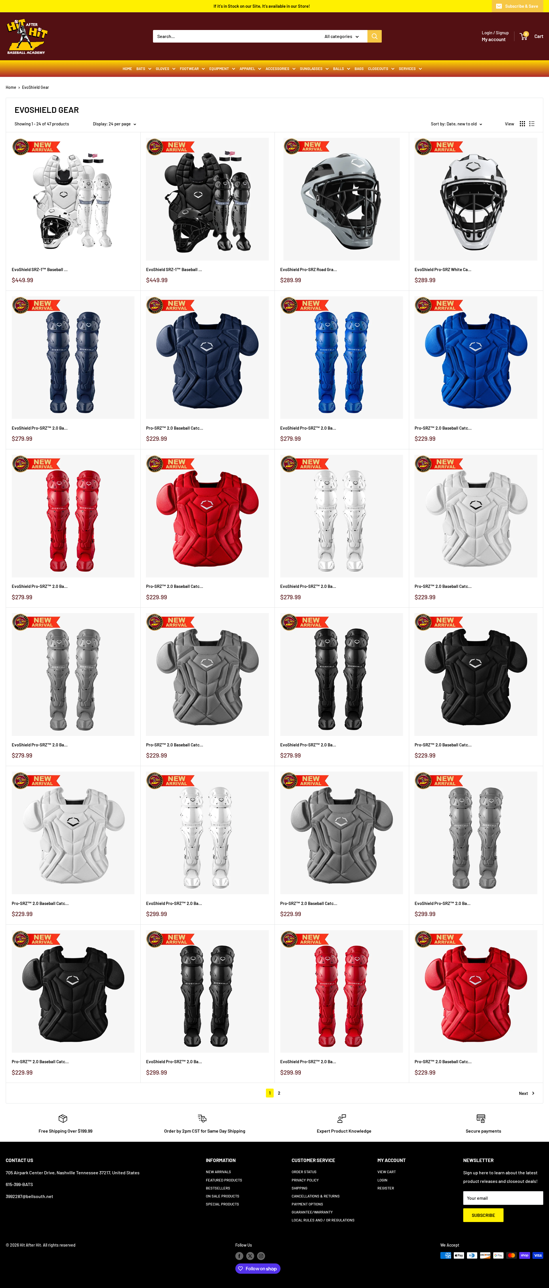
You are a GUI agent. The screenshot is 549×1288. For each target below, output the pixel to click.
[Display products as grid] (522, 123)
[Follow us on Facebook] (239, 1256)
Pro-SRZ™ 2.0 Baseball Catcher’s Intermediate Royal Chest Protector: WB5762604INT (443, 427)
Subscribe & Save (521, 6)
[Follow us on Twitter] (250, 1256)
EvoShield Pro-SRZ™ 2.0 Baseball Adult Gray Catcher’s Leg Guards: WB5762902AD (443, 903)
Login (382, 1180)
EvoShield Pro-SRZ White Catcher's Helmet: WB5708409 (443, 269)
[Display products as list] (531, 123)
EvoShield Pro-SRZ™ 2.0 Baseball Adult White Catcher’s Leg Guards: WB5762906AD (174, 903)
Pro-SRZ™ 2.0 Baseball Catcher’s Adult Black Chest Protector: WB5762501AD (40, 1061)
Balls (338, 68)
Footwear (189, 68)
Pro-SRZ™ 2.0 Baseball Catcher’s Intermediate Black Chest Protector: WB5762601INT (443, 744)
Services (407, 68)
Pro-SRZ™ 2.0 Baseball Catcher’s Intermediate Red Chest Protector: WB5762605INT (174, 586)
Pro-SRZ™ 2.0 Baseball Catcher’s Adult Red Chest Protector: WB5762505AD (443, 1061)
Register (385, 1188)
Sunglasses (311, 68)
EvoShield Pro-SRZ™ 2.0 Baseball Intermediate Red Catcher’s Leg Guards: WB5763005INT (40, 586)
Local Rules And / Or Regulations (323, 1220)
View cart (386, 1171)
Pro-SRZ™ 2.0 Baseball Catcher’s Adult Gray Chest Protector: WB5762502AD (308, 903)
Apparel (247, 68)
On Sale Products (222, 1196)
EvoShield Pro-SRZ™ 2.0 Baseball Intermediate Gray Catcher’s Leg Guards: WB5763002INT (40, 744)
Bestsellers (218, 1188)
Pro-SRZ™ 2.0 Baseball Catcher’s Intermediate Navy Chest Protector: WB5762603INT (174, 427)
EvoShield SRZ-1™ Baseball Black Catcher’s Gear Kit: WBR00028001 (174, 269)
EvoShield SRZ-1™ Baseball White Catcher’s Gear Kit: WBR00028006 (40, 269)
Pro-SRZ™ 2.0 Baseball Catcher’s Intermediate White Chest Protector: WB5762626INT (443, 586)
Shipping (299, 1188)
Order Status (304, 1171)
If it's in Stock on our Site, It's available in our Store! (262, 6)
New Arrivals (218, 1171)
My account (494, 39)
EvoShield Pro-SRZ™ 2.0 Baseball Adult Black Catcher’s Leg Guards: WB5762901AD (174, 1061)
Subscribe (483, 1215)
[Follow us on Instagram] (261, 1256)
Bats (140, 68)
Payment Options (307, 1204)
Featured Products (224, 1180)
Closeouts (378, 68)
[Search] (374, 36)
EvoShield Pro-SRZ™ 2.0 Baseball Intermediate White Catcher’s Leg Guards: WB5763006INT (308, 586)
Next (523, 1093)
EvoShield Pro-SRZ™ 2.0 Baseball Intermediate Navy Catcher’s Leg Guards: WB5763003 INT (40, 427)
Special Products (222, 1204)
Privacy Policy (305, 1180)
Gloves (162, 68)
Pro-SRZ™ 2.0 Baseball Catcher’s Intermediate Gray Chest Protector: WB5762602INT (174, 744)
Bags (359, 68)
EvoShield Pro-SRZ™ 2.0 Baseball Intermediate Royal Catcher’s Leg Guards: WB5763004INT (308, 427)
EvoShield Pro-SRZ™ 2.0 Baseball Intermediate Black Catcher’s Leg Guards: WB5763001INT (308, 744)
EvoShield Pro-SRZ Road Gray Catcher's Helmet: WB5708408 (308, 269)
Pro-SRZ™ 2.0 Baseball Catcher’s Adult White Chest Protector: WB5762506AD (40, 903)
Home (127, 68)
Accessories (277, 68)
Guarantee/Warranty (312, 1212)
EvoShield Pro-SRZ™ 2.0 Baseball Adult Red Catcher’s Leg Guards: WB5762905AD (308, 1061)
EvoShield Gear (35, 87)
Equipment (219, 68)
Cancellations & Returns (316, 1196)
